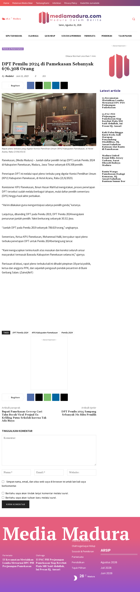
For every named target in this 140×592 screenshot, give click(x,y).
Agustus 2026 (109, 562)
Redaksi (9, 76)
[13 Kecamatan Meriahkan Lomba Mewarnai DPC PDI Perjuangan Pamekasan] (131, 101)
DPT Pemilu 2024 (20, 332)
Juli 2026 (106, 567)
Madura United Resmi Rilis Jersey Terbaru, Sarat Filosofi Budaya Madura (112, 160)
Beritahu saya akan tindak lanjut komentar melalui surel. (37, 493)
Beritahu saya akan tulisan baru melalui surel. (31, 497)
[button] (133, 18)
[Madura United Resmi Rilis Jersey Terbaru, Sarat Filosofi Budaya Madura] (131, 158)
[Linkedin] (55, 85)
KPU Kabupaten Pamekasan (45, 332)
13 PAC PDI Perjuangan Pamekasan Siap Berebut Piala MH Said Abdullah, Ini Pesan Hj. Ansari (112, 120)
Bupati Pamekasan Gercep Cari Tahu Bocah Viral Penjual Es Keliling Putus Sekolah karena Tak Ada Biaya (24, 416)
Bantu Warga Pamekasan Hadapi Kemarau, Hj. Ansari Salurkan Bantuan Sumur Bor (113, 176)
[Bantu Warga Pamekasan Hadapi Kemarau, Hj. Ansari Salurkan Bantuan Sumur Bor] (131, 174)
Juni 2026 (106, 573)
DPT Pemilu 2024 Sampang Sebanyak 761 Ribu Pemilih (78, 413)
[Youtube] (125, 18)
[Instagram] (112, 18)
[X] (118, 18)
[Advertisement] (49, 300)
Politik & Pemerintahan (13, 49)
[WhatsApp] (47, 85)
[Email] (64, 85)
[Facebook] (105, 18)
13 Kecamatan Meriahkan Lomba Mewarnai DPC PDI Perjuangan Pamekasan (113, 103)
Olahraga (40, 555)
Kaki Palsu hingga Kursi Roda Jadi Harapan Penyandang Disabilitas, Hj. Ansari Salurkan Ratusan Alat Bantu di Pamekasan (113, 141)
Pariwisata (7, 555)
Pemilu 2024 (67, 332)
